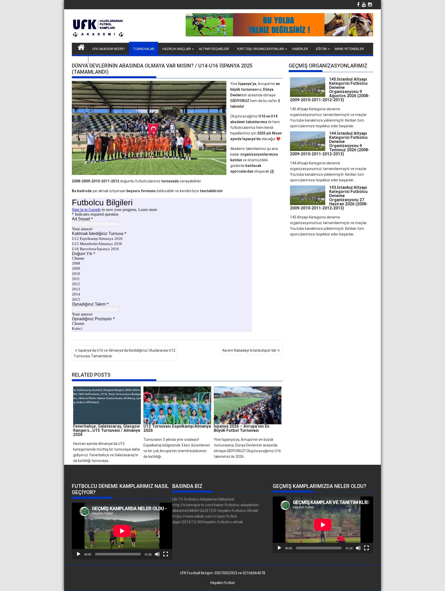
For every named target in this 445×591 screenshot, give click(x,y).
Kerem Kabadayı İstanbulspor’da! (249, 350)
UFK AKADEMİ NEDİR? (108, 49)
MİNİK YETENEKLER (349, 49)
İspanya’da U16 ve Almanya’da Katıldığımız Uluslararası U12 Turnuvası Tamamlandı (124, 353)
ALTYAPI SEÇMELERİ (214, 49)
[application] (122, 531)
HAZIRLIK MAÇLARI (176, 49)
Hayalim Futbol (222, 583)
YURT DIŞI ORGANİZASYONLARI (260, 49)
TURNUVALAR (143, 49)
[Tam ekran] (165, 554)
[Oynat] (78, 554)
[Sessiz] (157, 554)
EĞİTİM (321, 49)
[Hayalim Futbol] (81, 46)
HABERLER (300, 49)
